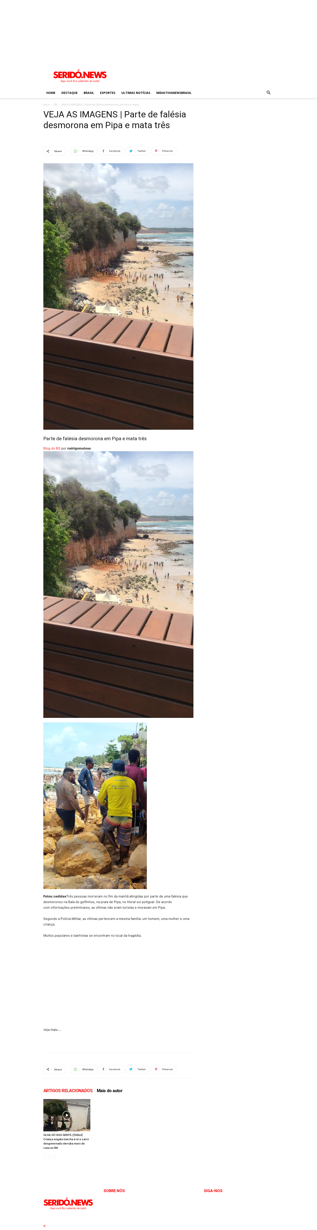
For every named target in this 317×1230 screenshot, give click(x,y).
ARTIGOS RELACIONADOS (68, 1090)
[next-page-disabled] (53, 1156)
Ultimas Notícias (135, 93)
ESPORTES (107, 93)
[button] (268, 93)
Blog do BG (51, 448)
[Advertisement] (129, 30)
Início (46, 104)
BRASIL (89, 93)
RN (55, 104)
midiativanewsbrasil (173, 93)
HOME (50, 93)
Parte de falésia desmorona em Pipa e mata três (95, 438)
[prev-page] (46, 1156)
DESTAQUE (69, 93)
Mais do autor (109, 1090)
